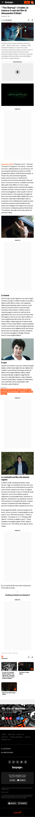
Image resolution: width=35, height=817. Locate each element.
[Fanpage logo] (9, 2)
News (9, 653)
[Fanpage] (17, 767)
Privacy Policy (20, 734)
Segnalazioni (11, 734)
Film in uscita (4, 653)
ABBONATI (27, 2)
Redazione (27, 737)
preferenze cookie (6, 739)
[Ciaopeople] (17, 812)
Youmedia (3, 734)
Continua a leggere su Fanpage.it (17, 595)
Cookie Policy (4, 737)
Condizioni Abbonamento (16, 737)
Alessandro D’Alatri (7, 164)
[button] (32, 20)
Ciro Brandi (8, 20)
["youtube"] (10, 718)
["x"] (14, 718)
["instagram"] (6, 718)
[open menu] (2, 2)
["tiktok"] (3, 718)
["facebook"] (18, 718)
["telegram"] (21, 718)
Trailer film (15, 653)
